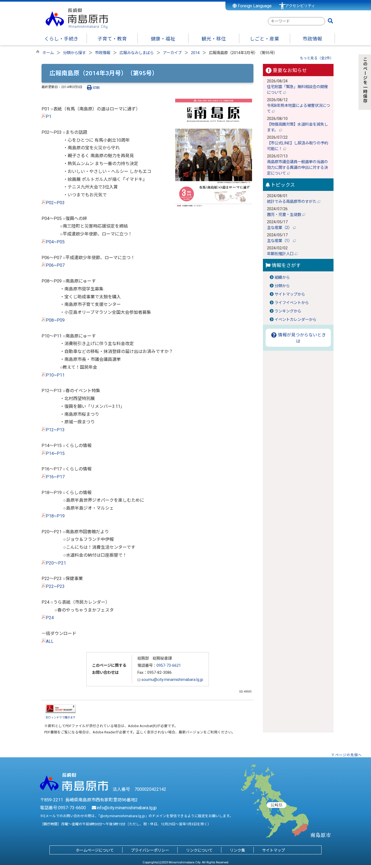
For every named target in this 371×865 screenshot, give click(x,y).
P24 (50, 617)
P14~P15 (55, 453)
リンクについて (199, 850)
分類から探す (74, 53)
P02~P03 (55, 202)
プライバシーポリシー (150, 850)
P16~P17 (55, 476)
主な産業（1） (280, 240)
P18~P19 (55, 516)
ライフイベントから (292, 302)
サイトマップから (290, 294)
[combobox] (296, 21)
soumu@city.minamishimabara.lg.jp (171, 679)
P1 (48, 116)
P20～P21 (56, 563)
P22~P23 (56, 586)
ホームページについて (95, 850)
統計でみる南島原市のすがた (292, 201)
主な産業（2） (280, 227)
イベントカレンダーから (295, 319)
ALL (50, 641)
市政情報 (102, 53)
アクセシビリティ (300, 6)
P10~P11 (55, 375)
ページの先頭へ (348, 755)
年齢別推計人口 (281, 254)
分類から (282, 286)
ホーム (48, 53)
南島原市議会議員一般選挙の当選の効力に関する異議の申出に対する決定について (297, 168)
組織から (282, 277)
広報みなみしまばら (137, 53)
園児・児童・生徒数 (284, 214)
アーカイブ (172, 53)
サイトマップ (273, 850)
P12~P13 (55, 429)
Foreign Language (254, 5)
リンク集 (237, 850)
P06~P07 (55, 265)
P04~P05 (55, 241)
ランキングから (288, 311)
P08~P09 (55, 320)
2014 (195, 53)
